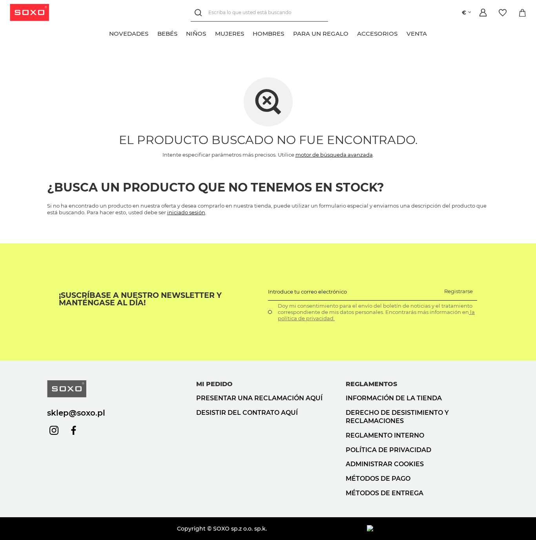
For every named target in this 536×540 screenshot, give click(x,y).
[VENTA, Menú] (431, 32)
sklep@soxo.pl (76, 413)
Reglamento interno (385, 435)
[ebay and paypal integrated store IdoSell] (428, 528)
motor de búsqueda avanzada (334, 154)
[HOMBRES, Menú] (289, 32)
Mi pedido (214, 384)
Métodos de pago (378, 478)
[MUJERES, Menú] (248, 32)
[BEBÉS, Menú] (182, 32)
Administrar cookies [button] (385, 464)
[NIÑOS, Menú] (211, 32)
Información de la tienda (394, 398)
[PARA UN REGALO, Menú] (353, 32)
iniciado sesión (186, 212)
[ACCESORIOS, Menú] (402, 32)
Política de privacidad (388, 450)
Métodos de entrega (384, 493)
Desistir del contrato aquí (247, 412)
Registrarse (458, 291)
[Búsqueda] (199, 13)
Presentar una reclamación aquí (259, 398)
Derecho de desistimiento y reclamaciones (397, 417)
